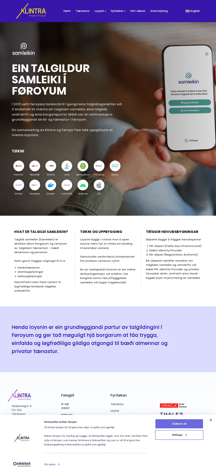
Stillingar (177, 434)
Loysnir (99, 11)
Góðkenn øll (179, 423)
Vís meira (49, 464)
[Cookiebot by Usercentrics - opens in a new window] (22, 464)
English (195, 10)
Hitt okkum (137, 11)
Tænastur (83, 11)
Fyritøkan (117, 11)
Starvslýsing (159, 11)
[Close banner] (211, 420)
